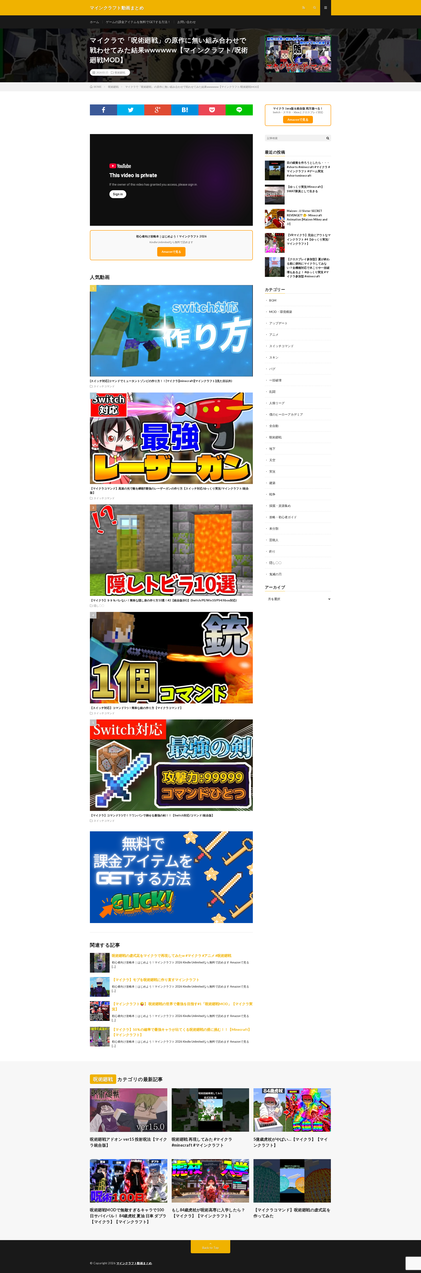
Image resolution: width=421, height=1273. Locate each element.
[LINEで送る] (239, 109)
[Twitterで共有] (130, 109)
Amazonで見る (171, 251)
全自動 (273, 426)
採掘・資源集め (280, 505)
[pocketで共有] (212, 109)
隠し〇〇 (99, 605)
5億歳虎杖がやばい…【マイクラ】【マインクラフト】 (290, 1142)
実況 (272, 471)
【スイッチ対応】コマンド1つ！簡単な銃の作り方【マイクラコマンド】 (136, 708)
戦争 (272, 494)
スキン (273, 357)
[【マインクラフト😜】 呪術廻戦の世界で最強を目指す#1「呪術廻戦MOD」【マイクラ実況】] (100, 1011)
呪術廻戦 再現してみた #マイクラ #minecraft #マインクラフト (202, 1142)
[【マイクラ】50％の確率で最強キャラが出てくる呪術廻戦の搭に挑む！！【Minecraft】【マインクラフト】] (100, 1037)
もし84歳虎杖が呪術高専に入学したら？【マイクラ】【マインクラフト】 (208, 1212)
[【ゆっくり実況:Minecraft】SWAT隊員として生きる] (275, 194)
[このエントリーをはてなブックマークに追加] (184, 109)
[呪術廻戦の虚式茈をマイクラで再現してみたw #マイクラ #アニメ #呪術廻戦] (100, 963)
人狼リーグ (277, 403)
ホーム (94, 22)
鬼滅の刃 (275, 574)
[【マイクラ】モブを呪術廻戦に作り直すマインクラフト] (100, 987)
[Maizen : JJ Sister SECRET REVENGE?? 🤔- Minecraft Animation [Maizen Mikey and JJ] (275, 219)
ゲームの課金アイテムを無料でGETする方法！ (138, 22)
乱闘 (272, 391)
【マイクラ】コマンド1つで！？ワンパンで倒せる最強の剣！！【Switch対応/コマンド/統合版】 (152, 815)
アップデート (278, 323)
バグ (272, 369)
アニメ (273, 334)
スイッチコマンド (104, 386)
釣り (272, 551)
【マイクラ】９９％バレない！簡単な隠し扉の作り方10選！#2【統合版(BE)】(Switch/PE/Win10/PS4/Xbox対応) (163, 600)
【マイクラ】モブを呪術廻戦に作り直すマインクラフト (156, 979)
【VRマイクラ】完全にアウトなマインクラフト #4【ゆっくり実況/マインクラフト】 (309, 239)
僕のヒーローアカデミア (286, 414)
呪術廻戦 (120, 72)
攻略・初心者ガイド (283, 517)
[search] (328, 138)
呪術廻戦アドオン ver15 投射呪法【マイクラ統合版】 (128, 1142)
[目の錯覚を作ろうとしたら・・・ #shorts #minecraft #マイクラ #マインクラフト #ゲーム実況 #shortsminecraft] (275, 170)
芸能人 (273, 540)
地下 (272, 448)
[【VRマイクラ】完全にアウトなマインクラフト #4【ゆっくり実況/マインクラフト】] (275, 243)
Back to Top (210, 1248)
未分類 (273, 528)
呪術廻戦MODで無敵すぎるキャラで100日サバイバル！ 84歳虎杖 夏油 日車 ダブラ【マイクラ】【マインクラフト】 (128, 1215)
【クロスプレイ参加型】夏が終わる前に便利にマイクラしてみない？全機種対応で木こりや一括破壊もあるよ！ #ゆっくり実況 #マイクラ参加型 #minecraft (308, 267)
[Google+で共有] (157, 109)
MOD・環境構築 (280, 312)
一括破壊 (275, 380)
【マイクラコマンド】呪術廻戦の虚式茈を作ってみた (292, 1212)
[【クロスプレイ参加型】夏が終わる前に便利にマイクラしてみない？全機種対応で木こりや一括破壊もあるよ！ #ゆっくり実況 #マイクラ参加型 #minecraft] (275, 267)
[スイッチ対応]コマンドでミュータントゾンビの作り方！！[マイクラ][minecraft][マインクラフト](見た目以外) (161, 381)
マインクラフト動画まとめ (134, 1263)
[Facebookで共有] (103, 109)
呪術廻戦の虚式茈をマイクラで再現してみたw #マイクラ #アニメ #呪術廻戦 (171, 955)
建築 (272, 483)
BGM (272, 300)
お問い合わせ (186, 22)
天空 (272, 460)
